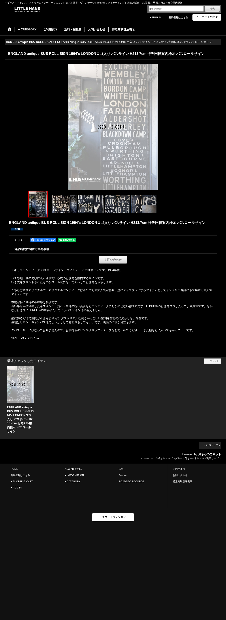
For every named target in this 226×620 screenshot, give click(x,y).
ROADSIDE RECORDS (131, 481)
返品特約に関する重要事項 (32, 249)
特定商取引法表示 (182, 481)
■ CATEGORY (72, 481)
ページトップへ (212, 445)
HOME (14, 469)
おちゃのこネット (209, 454)
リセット (214, 361)
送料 (121, 469)
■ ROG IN (155, 17)
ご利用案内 (179, 469)
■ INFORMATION (74, 475)
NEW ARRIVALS (73, 469)
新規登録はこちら (178, 17)
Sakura (122, 475)
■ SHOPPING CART (22, 481)
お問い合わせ (113, 259)
